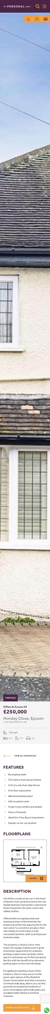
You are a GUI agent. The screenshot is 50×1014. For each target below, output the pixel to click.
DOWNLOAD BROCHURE (18, 1007)
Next (45, 357)
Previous (5, 357)
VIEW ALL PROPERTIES (25, 756)
